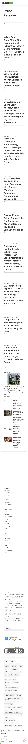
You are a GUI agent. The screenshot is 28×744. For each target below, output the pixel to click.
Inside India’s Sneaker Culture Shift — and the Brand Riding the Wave (17, 404)
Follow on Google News (7, 741)
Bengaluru (14, 666)
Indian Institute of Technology (11, 690)
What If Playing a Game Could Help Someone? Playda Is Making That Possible (18, 430)
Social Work (7, 538)
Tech (6, 545)
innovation (7, 692)
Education (7, 502)
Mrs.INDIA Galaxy (8, 704)
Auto (6, 497)
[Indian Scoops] (7, 2)
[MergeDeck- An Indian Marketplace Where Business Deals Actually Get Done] (14, 306)
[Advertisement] (14, 468)
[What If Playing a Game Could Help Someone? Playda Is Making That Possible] (8, 431)
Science (7, 535)
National (7, 523)
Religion (6, 533)
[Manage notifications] (24, 740)
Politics (6, 528)
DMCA (2, 738)
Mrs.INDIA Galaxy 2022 (10, 707)
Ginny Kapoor (8, 679)
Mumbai (6, 709)
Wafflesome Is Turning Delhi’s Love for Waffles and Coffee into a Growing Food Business (14, 620)
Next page (3, 367)
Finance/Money (8, 509)
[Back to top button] (0, 743)
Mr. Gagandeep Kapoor (10, 701)
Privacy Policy (4, 740)
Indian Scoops (7, 34)
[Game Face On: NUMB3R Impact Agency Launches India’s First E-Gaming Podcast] (14, 60)
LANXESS (18, 695)
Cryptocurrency (15, 669)
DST (6, 674)
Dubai (10, 674)
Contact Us (4, 736)
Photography (8, 526)
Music (6, 521)
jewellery (14, 692)
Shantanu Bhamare (9, 723)
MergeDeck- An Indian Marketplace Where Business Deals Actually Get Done (13, 325)
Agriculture (7, 490)
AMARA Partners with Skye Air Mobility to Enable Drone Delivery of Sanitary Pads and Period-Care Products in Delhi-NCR (14, 391)
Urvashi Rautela (8, 725)
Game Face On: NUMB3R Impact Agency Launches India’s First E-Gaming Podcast (13, 80)
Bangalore (7, 666)
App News (7, 492)
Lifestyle (7, 519)
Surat (17, 723)
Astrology (7, 495)
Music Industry (14, 709)
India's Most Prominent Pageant (11, 687)
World (6, 552)
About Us (3, 733)
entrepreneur (7, 677)
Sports (6, 540)
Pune (12, 715)
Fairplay (14, 677)
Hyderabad (7, 685)
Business (7, 499)
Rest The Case (8, 717)
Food (6, 511)
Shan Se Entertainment (10, 720)
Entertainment (8, 504)
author (17, 663)
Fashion (6, 507)
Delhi (10, 671)
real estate (18, 715)
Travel (6, 547)
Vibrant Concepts (18, 725)
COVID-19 (7, 669)
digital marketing (18, 671)
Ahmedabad (12, 661)
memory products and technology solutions (12, 699)
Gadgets (7, 514)
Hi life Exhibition (15, 682)
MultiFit (19, 707)
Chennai (20, 666)
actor (6, 661)
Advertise (3, 735)
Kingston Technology (9, 695)
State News (7, 543)
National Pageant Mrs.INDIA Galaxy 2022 (14, 712)
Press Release (8, 531)
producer (7, 715)
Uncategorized (8, 550)
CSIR (6, 671)
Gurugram (7, 682)
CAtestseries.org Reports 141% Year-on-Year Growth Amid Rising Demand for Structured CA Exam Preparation (14, 295)
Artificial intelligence (9, 663)
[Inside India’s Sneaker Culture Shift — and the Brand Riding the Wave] (8, 400)
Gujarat (14, 679)
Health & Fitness (9, 516)
